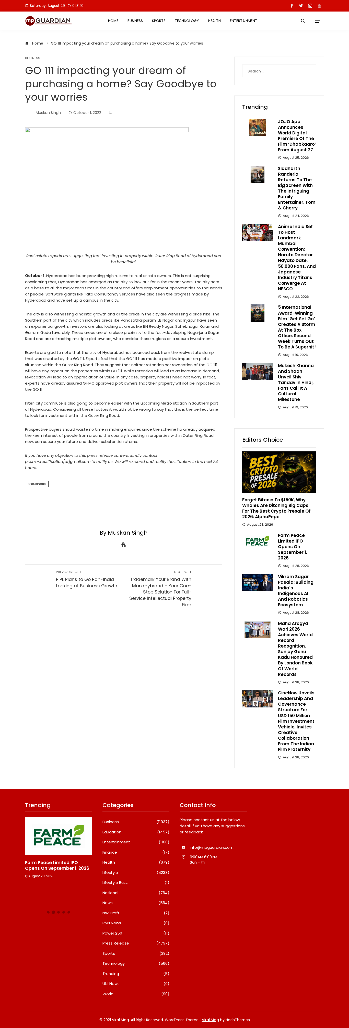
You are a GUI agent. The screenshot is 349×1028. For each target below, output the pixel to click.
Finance (136, 852)
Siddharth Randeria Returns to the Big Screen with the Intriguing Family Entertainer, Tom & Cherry (297, 188)
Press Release (136, 943)
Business (135, 20)
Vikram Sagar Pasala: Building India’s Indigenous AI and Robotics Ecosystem (295, 591)
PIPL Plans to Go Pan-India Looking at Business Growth (86, 579)
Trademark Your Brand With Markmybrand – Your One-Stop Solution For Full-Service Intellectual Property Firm (160, 589)
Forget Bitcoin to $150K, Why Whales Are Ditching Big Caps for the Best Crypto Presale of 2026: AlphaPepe (276, 508)
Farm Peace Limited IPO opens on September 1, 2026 (292, 546)
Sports (159, 20)
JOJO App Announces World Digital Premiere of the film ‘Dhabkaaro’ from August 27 (297, 136)
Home (113, 20)
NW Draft (136, 913)
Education (136, 832)
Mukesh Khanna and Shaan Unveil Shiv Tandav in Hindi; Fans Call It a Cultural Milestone (296, 383)
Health (214, 20)
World (136, 994)
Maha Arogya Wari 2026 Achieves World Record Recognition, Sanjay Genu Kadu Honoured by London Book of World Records (295, 648)
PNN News (136, 923)
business (38, 484)
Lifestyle (136, 872)
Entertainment (243, 20)
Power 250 (136, 933)
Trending (136, 973)
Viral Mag (210, 1019)
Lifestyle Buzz (136, 882)
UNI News (136, 983)
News (136, 902)
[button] (48, 912)
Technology (187, 20)
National (136, 892)
